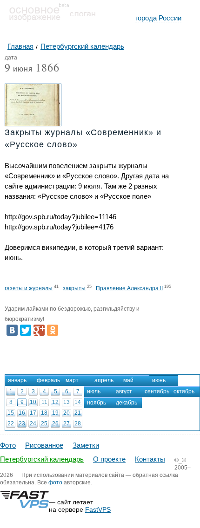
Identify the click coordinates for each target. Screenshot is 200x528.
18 (44, 413)
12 (55, 402)
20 (66, 413)
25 (44, 423)
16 (22, 413)
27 (66, 423)
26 (55, 423)
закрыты (74, 288)
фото (55, 482)
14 (77, 402)
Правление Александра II (129, 288)
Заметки (86, 445)
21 (77, 413)
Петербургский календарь (42, 459)
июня (19, 69)
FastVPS (98, 509)
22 (10, 423)
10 (33, 402)
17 (33, 413)
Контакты (150, 459)
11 (44, 402)
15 (10, 413)
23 (22, 423)
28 (77, 423)
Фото (8, 445)
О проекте (109, 459)
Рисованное (44, 445)
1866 (47, 67)
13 (66, 402)
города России (158, 18)
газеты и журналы (29, 288)
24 (33, 423)
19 (55, 413)
